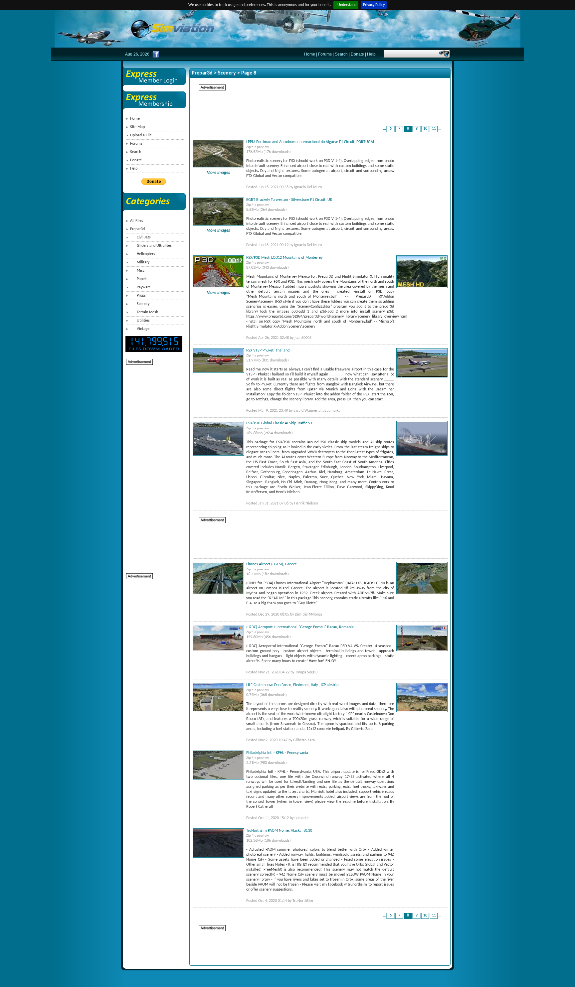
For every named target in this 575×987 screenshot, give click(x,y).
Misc (140, 271)
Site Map (137, 127)
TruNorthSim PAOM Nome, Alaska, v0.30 (279, 831)
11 (434, 129)
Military (143, 262)
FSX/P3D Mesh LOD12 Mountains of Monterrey (284, 258)
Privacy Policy (374, 5)
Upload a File (141, 135)
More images (218, 173)
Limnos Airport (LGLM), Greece (271, 564)
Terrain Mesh (147, 312)
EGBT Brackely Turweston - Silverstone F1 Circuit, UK (289, 200)
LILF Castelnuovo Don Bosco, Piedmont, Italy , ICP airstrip (292, 685)
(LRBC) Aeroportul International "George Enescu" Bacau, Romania (300, 627)
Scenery (143, 304)
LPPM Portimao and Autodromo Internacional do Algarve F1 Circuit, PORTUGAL (310, 142)
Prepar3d (137, 229)
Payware (144, 287)
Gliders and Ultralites (154, 246)
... (384, 129)
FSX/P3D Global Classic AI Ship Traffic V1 (279, 423)
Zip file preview (257, 147)
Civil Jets (144, 237)
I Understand (345, 5)
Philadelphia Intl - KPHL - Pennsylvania (277, 753)
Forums (325, 54)
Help (371, 54)
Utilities (143, 321)
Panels (142, 279)
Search (341, 54)
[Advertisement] (152, 465)
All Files (136, 221)
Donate (357, 54)
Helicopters (146, 254)
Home (309, 54)
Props (141, 296)
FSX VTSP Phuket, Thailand (267, 350)
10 (425, 129)
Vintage (143, 329)
